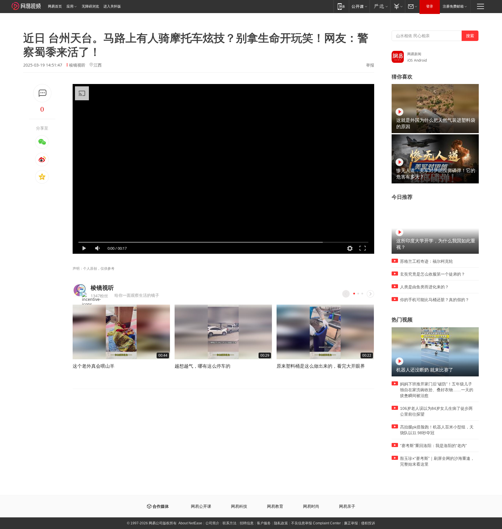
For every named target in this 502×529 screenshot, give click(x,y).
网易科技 (239, 506)
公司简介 (212, 523)
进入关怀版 (112, 6)
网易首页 (55, 6)
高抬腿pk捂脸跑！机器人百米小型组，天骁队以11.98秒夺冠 (437, 430)
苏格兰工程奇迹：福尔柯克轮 (426, 261)
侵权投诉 (368, 523)
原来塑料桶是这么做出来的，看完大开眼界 (321, 366)
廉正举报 (351, 523)
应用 (70, 6)
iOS (410, 60)
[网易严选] (380, 6)
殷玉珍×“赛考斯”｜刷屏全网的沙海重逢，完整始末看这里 (437, 461)
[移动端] (341, 6)
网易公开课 (201, 506)
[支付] (397, 6)
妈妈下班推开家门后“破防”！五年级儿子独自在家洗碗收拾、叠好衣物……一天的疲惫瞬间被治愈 (436, 390)
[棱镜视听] (79, 290)
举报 (370, 65)
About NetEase (190, 523)
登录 (429, 6)
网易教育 (275, 506)
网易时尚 (311, 506)
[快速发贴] (42, 93)
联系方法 (229, 523)
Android (420, 60)
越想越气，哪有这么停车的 (202, 366)
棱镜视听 (77, 65)
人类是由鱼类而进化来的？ (424, 287)
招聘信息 (247, 523)
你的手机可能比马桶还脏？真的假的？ (434, 299)
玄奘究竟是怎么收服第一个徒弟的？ (432, 274)
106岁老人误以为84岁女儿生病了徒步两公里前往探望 (436, 411)
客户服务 (264, 523)
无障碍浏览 (90, 6)
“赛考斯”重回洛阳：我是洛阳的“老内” (433, 445)
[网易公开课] (359, 6)
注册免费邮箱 (453, 6)
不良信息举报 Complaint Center (316, 523)
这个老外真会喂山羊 (93, 366)
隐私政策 (281, 523)
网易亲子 (347, 506)
